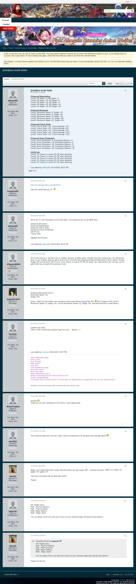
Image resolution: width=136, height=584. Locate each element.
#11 (125, 536)
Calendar (6, 24)
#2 (126, 181)
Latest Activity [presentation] (18, 79)
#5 (126, 289)
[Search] (132, 11)
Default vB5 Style (10, 574)
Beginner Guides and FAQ (47, 48)
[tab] (6, 79)
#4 (126, 254)
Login (128, 2)
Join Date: (11, 111)
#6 (126, 324)
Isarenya (45, 352)
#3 (126, 216)
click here (111, 62)
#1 (126, 90)
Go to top (129, 574)
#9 (126, 466)
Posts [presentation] (6, 79)
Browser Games (20, 48)
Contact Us (117, 574)
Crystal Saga (32, 48)
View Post (60, 541)
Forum (11, 48)
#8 (126, 431)
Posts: (11, 115)
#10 (125, 501)
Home (5, 48)
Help (108, 574)
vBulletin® (123, 580)
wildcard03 (46, 168)
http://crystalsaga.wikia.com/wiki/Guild (45, 185)
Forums (5, 20)
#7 (126, 396)
